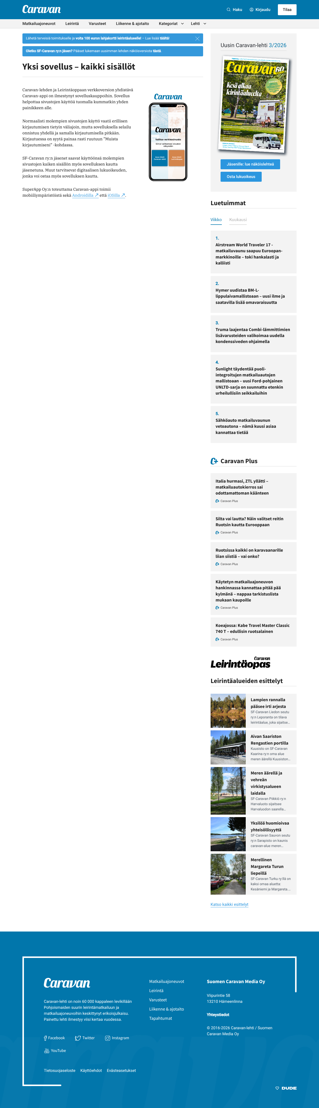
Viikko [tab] (216, 219)
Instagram (120, 1037)
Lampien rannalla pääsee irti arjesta (268, 703)
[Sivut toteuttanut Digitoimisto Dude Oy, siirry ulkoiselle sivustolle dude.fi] (286, 1089)
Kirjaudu (262, 9)
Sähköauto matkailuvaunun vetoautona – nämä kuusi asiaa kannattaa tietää (246, 426)
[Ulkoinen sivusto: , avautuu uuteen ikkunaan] (254, 104)
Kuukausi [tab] (238, 219)
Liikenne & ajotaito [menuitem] (132, 23)
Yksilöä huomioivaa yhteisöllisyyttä (270, 826)
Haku (237, 9)
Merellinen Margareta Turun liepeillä (267, 866)
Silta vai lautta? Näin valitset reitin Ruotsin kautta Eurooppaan (249, 521)
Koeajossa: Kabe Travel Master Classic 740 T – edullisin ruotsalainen (253, 628)
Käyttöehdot (91, 1070)
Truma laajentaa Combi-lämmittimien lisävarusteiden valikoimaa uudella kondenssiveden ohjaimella (253, 335)
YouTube (58, 1050)
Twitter (88, 1037)
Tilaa (287, 9)
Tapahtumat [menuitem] (160, 1018)
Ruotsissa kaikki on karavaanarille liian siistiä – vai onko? (249, 553)
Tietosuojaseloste (60, 1070)
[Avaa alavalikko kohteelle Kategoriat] (182, 23)
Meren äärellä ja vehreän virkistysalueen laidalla (266, 783)
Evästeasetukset (121, 1070)
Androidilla (82, 195)
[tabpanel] (254, 337)
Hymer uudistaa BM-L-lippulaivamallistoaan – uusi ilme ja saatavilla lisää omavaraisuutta (250, 296)
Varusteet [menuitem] (97, 23)
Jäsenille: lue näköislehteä (250, 164)
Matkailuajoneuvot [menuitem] (38, 23)
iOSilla (114, 195)
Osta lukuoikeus (241, 176)
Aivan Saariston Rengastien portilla (269, 739)
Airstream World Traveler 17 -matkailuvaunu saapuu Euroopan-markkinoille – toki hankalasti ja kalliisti (249, 254)
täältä (164, 38)
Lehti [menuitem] (195, 23)
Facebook (56, 1037)
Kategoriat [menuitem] (168, 23)
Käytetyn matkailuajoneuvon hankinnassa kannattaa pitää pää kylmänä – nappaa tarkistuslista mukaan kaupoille (248, 591)
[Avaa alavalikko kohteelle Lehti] (205, 23)
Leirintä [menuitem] (72, 23)
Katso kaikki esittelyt (229, 904)
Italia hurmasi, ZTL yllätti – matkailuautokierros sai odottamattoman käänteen (242, 487)
